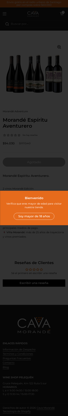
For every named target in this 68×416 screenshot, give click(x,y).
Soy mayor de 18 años (34, 216)
